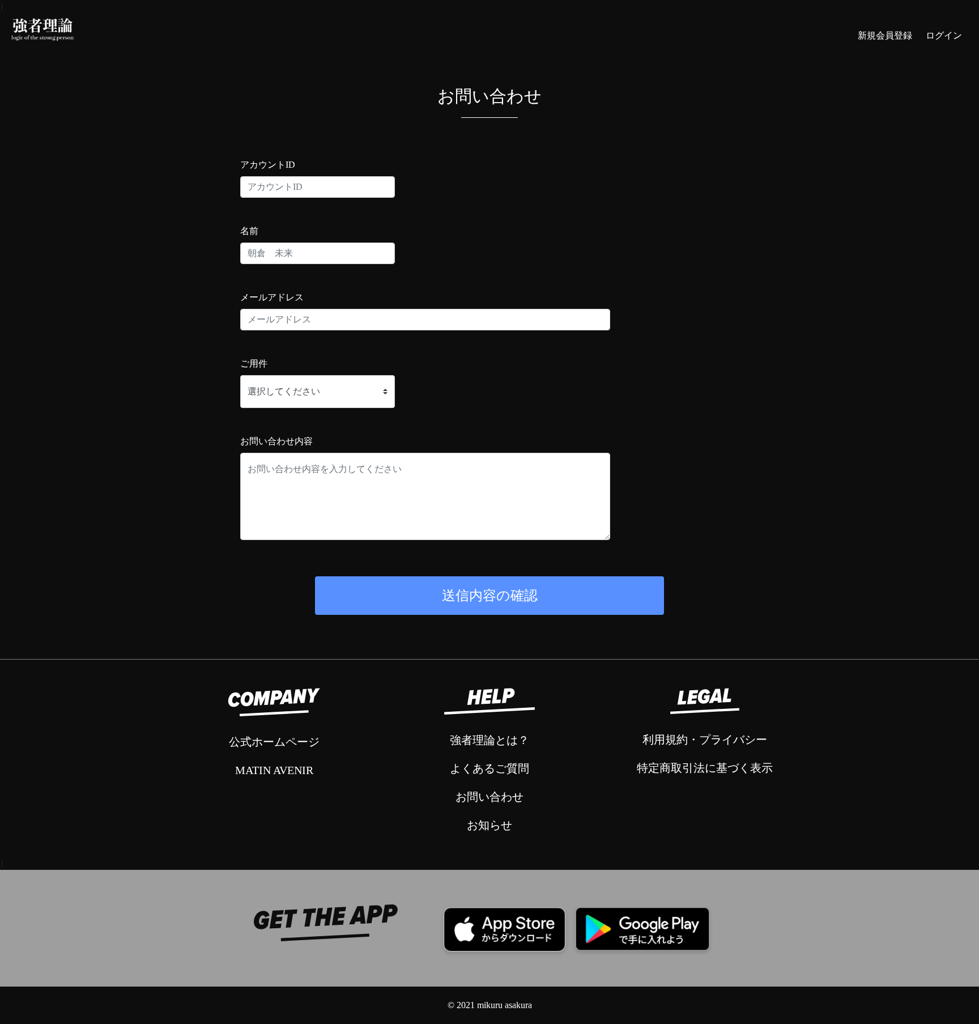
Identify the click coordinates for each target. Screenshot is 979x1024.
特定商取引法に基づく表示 (705, 768)
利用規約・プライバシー (704, 739)
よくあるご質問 (489, 768)
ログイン (944, 35)
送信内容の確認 (490, 595)
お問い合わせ (489, 797)
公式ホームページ (274, 742)
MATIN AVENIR (274, 770)
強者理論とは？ (489, 740)
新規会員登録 (885, 35)
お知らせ (489, 825)
